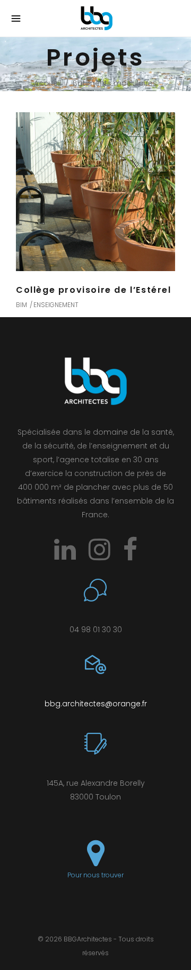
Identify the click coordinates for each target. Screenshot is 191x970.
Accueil (47, 83)
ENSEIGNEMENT (56, 304)
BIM (21, 304)
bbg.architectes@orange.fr (96, 703)
